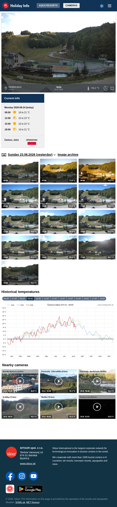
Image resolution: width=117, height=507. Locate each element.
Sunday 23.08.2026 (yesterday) (30, 154)
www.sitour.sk (28, 463)
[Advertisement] (81, 121)
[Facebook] (10, 476)
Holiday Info (12, 3)
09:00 (30, 298)
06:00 (6, 298)
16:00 (86, 298)
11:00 (46, 298)
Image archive (68, 154)
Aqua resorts (48, 5)
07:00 (14, 298)
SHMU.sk (20, 502)
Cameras (71, 5)
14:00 (70, 298)
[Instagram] (21, 476)
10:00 (38, 298)
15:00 (78, 298)
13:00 (62, 298)
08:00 (22, 298)
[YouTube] (33, 476)
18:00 (102, 298)
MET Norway (33, 502)
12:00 (54, 298)
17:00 (94, 298)
